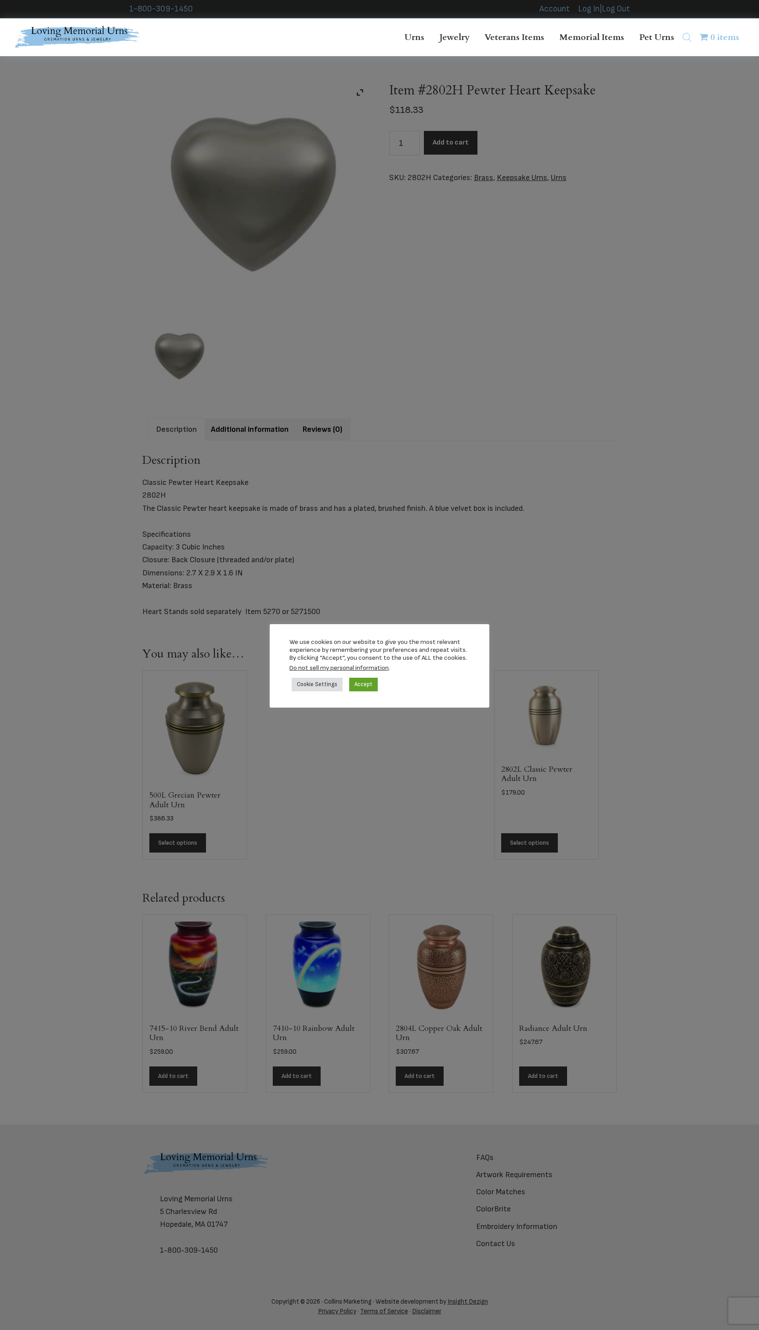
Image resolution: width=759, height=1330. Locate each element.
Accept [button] (363, 684)
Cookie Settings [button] (317, 684)
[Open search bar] (687, 37)
